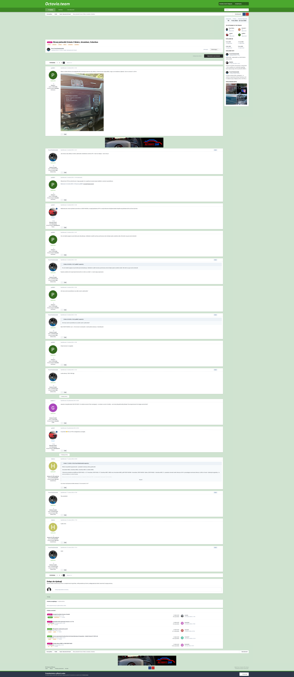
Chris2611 (244, 28)
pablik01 (53, 68)
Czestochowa (53, 480)
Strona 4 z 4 (69, 62)
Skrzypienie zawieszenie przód (60, 629)
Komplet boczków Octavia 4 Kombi (61, 614)
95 (53, 165)
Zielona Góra (53, 171)
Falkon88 (187, 629)
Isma (50, 630)
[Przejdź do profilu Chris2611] (239, 29)
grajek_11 (53, 400)
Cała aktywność (70, 9)
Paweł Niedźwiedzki (59, 48)
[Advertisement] (134, 28)
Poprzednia (52, 62)
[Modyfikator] (243, 3)
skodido (51, 615)
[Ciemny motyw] (247, 3)
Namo (247, 667)
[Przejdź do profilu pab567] (53, 212)
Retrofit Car (237, 667)
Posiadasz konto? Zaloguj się (226, 3)
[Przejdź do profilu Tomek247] (182, 637)
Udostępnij (205, 49)
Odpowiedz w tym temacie (213, 56)
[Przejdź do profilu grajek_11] (53, 408)
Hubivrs (53, 459)
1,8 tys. (53, 220)
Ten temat (242, 9)
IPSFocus (53, 667)
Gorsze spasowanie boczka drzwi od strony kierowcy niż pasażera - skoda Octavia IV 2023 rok (75, 636)
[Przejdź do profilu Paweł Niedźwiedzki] (48, 49)
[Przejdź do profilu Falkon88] (182, 630)
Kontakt (66, 668)
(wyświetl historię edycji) (88, 183)
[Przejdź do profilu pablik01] (53, 75)
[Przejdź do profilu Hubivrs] (53, 466)
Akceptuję (244, 674)
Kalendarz (60, 9)
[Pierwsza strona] (47, 63)
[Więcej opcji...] (220, 68)
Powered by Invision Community (241, 668)
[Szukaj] (247, 9)
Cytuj (65, 134)
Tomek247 (51, 637)
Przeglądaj (50, 9)
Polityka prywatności (59, 668)
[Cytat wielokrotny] (62, 134)
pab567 (53, 205)
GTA (244, 667)
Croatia (241, 667)
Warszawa (53, 89)
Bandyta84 (51, 623)
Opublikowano (69, 67)
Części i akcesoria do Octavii (70, 50)
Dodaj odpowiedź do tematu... (62, 589)
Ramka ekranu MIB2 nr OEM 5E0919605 (62, 643)
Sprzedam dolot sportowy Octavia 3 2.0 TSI (63, 621)
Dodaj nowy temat (197, 56)
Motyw (51, 668)
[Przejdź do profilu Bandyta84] (182, 623)
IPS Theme (47, 667)
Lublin (53, 422)
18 (53, 83)
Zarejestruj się (238, 3)
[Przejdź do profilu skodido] (182, 616)
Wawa (53, 226)
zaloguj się (91, 583)
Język (46, 668)
